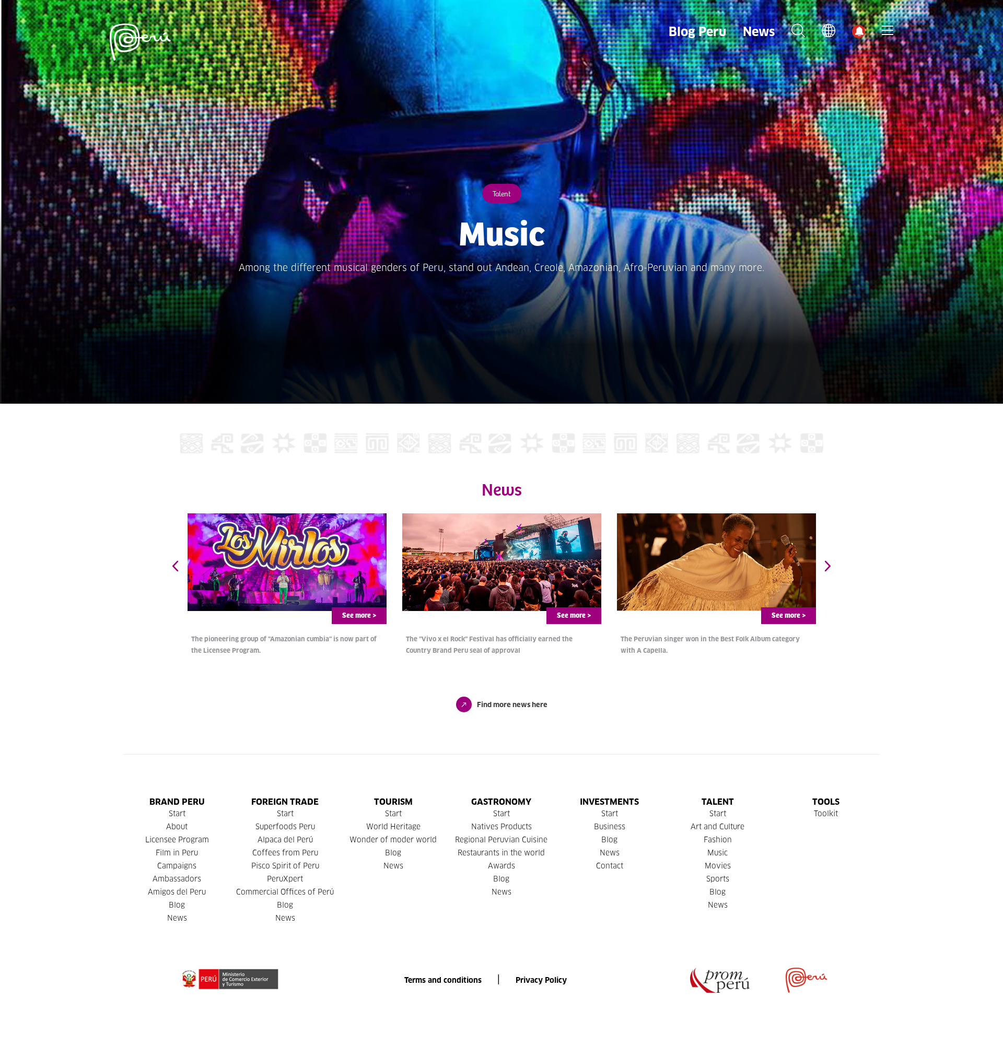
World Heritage (393, 826)
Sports (717, 879)
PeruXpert (285, 879)
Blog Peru (697, 31)
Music (717, 852)
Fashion (718, 839)
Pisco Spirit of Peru (285, 866)
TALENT (718, 801)
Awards (501, 866)
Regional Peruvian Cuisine (501, 839)
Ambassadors (177, 879)
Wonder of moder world (393, 839)
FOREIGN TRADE (285, 801)
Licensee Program (177, 839)
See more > (359, 616)
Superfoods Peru (285, 826)
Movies (718, 866)
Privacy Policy (541, 980)
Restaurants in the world (501, 852)
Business (609, 826)
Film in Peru (177, 852)
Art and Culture (717, 826)
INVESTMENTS (609, 801)
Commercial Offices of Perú (285, 892)
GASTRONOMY (501, 801)
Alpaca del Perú (285, 839)
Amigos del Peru (177, 892)
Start (177, 813)
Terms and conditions (443, 980)
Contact (609, 866)
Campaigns (176, 866)
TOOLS (825, 801)
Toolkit (826, 813)
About (177, 826)
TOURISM (393, 801)
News (759, 31)
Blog (177, 905)
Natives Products (501, 826)
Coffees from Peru (285, 852)
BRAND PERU (177, 801)
